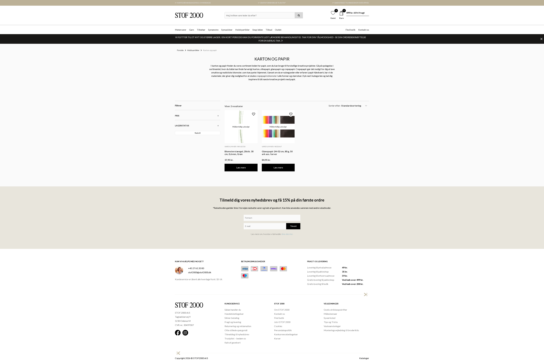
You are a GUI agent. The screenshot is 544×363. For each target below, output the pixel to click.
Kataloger (364, 358)
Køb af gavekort (233, 342)
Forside (180, 50)
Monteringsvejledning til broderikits (341, 330)
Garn (191, 29)
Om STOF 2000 (281, 309)
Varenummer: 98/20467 (272, 146)
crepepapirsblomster (266, 75)
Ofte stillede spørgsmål (236, 330)
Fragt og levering (233, 322)
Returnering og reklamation (238, 326)
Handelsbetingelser (234, 313)
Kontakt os (363, 29)
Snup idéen (257, 29)
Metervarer (180, 29)
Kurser (277, 338)
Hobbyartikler (242, 29)
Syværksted (329, 318)
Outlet (278, 29)
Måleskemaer (330, 313)
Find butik (350, 29)
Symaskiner (226, 29)
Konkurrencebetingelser (286, 334)
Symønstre (213, 29)
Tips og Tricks (331, 322)
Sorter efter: (335, 105)
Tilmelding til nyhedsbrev (237, 334)
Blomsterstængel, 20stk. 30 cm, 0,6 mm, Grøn (239, 152)
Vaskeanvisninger (332, 326)
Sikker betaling (232, 318)
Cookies (278, 326)
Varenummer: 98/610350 (235, 146)
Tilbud (269, 29)
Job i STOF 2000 (282, 322)
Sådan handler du (233, 309)
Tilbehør (201, 29)
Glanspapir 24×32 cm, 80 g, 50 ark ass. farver (277, 152)
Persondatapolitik (283, 330)
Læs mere (241, 167)
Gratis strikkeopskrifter (335, 309)
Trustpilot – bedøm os (235, 338)
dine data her (287, 234)
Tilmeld (293, 226)
